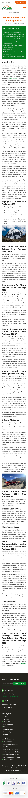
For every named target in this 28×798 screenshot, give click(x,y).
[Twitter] (4, 708)
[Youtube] (9, 708)
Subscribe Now (19, 683)
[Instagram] (6, 708)
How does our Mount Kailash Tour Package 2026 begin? (14, 34)
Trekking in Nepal (8, 759)
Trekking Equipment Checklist (11, 752)
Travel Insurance (7, 742)
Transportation (7, 54)
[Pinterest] (11, 708)
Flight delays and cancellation (11, 749)
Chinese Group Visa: (8, 47)
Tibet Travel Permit (7, 49)
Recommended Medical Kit (10, 744)
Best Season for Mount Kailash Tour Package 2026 (14, 36)
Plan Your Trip (20, 2)
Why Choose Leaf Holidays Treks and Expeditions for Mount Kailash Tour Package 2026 (14, 56)
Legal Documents (8, 724)
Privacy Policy (7, 732)
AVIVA (20, 770)
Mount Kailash (12, 78)
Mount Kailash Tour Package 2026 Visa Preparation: (14, 45)
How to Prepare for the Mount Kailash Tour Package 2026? (14, 38)
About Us (5, 716)
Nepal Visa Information (9, 747)
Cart (3, 2)
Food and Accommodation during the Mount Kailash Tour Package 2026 (14, 52)
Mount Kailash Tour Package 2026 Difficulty (13, 41)
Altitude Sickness (7, 43)
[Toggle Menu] (24, 7)
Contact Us (6, 734)
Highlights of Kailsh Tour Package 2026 (12, 32)
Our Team (6, 719)
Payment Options (8, 729)
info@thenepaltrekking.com (9, 694)
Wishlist (8, 2)
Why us (5, 727)
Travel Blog (6, 721)
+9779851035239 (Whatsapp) (10, 697)
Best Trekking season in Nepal (11, 757)
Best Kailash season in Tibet (11, 754)
